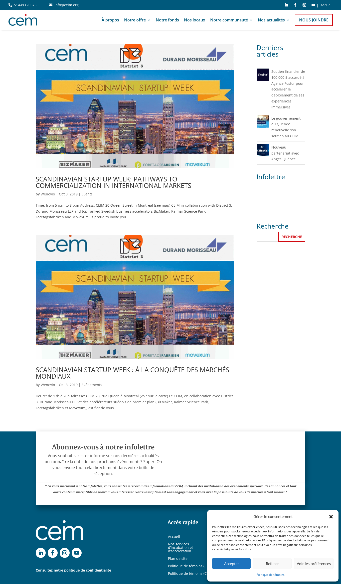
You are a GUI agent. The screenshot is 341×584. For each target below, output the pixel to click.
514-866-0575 (25, 4)
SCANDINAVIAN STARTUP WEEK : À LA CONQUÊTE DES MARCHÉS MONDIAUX (132, 373)
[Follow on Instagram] (304, 4)
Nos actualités (271, 20)
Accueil (327, 5)
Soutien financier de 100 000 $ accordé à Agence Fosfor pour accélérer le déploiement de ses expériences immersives (288, 89)
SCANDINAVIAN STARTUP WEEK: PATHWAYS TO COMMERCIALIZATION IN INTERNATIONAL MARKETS (113, 182)
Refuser (272, 563)
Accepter (231, 563)
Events (87, 194)
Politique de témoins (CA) (189, 566)
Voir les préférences (314, 563)
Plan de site (177, 559)
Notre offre (135, 20)
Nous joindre (314, 20)
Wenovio (48, 194)
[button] (331, 516)
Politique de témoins (270, 575)
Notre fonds (167, 20)
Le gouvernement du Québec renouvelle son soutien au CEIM (286, 127)
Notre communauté (229, 20)
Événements (92, 384)
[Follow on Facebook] (295, 4)
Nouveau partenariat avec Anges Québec (285, 153)
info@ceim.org (66, 4)
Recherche (292, 236)
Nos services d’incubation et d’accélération (180, 547)
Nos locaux (194, 20)
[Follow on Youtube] (313, 4)
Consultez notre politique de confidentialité (73, 570)
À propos (110, 20)
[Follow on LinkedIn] (286, 4)
